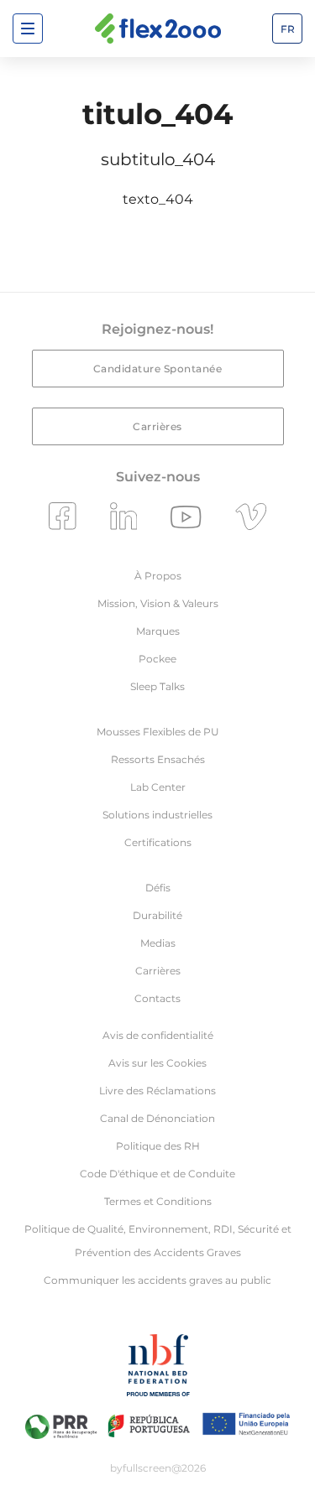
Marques (158, 631)
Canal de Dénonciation (157, 1118)
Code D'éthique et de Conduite (157, 1173)
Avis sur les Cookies (157, 1063)
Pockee (157, 658)
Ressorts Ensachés (158, 759)
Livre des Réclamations (157, 1090)
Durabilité (157, 915)
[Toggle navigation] (28, 28)
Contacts (157, 998)
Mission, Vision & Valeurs (157, 603)
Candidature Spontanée (158, 368)
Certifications (158, 842)
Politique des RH (158, 1146)
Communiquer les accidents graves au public (157, 1280)
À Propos (157, 575)
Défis (158, 887)
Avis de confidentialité (157, 1035)
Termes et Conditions (158, 1201)
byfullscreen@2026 (158, 1468)
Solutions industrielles (157, 814)
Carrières (157, 426)
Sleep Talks (157, 686)
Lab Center (158, 787)
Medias (158, 943)
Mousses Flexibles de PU (158, 731)
